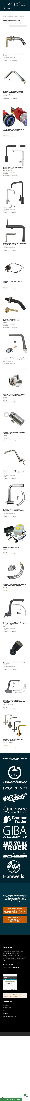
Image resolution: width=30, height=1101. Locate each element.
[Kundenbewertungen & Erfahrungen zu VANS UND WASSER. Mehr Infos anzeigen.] (10, 990)
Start (4, 16)
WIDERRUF (6, 1013)
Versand (6, 58)
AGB (4, 1010)
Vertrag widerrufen (11, 1099)
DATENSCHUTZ (7, 1008)
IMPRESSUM (6, 1005)
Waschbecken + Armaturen (12, 16)
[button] (2, 1098)
